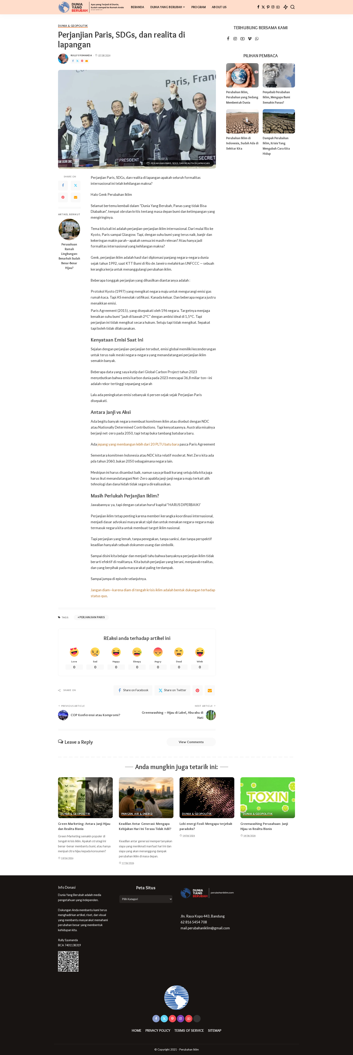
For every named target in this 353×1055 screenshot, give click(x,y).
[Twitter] (263, 7)
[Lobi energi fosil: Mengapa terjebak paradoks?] (207, 797)
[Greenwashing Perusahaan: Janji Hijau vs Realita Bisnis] (267, 797)
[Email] (86, 61)
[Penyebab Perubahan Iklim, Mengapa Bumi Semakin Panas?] (279, 75)
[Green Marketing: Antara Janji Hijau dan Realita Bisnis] (85, 797)
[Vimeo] (250, 38)
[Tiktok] (197, 1018)
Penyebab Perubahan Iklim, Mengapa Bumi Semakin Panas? (276, 97)
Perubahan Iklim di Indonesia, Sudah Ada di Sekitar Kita (242, 143)
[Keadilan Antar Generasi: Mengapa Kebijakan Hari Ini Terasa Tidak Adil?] (146, 797)
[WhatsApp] (257, 38)
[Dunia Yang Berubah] (91, 7)
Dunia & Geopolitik (73, 26)
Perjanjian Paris (92, 617)
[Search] (292, 7)
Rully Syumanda (81, 55)
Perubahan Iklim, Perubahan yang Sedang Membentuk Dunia (242, 97)
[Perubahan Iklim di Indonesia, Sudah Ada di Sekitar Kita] (242, 121)
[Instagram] (273, 7)
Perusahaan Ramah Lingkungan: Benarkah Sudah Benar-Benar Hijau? (69, 256)
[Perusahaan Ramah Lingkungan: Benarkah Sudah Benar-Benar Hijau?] (69, 229)
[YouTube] (278, 7)
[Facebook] (258, 7)
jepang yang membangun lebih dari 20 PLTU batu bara (138, 444)
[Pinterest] (268, 7)
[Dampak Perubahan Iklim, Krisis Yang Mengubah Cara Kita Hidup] (279, 121)
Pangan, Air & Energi (137, 814)
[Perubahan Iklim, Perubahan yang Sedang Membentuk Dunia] (242, 75)
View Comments (191, 742)
